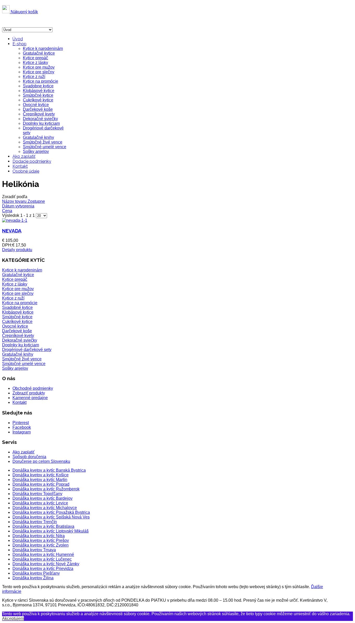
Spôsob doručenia (29, 457)
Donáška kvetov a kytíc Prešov (40, 540)
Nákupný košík (24, 12)
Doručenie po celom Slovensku (41, 461)
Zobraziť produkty (28, 393)
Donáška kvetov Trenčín (34, 522)
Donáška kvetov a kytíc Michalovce (44, 507)
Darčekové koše (38, 109)
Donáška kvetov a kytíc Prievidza (42, 568)
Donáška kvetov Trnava (34, 550)
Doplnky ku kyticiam (41, 123)
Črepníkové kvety (39, 114)
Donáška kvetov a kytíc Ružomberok (46, 489)
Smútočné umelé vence (44, 147)
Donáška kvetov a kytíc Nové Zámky (45, 564)
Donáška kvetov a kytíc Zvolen (40, 545)
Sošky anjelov (36, 151)
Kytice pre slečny (38, 72)
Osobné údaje (25, 171)
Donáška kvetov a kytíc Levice (40, 503)
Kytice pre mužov (39, 67)
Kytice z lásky (35, 62)
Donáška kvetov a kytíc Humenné (43, 554)
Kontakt (20, 166)
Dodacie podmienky (31, 161)
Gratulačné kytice (39, 53)
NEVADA (12, 230)
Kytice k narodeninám (43, 48)
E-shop (19, 43)
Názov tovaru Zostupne (23, 201)
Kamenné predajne (30, 397)
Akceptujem (13, 618)
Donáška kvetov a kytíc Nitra (38, 536)
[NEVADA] (14, 220)
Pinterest (20, 422)
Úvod (17, 38)
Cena (7, 211)
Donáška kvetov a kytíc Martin (39, 479)
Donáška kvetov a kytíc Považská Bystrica (51, 512)
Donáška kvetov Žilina (33, 578)
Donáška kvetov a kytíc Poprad (40, 484)
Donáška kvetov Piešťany (36, 573)
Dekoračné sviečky (40, 118)
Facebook (21, 427)
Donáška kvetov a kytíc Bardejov (42, 498)
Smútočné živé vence (42, 142)
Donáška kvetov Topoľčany (37, 493)
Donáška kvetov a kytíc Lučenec (42, 559)
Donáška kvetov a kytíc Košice (40, 475)
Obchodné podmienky (32, 388)
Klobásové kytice (38, 90)
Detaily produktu (17, 250)
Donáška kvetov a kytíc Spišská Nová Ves (51, 517)
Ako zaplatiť (23, 156)
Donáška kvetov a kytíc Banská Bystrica (49, 470)
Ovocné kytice (36, 104)
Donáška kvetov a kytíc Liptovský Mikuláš (50, 531)
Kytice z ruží (34, 76)
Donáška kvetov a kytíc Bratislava (43, 526)
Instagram (21, 432)
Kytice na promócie (40, 81)
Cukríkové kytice (38, 100)
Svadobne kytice (38, 86)
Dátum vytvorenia (18, 206)
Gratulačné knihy (38, 137)
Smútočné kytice (38, 95)
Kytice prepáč (35, 58)
